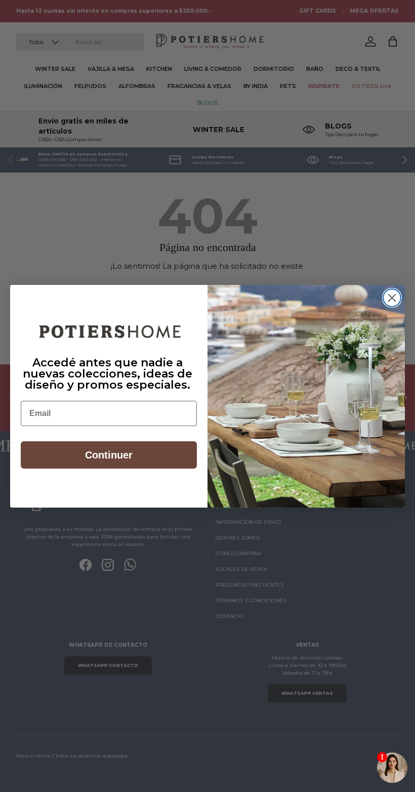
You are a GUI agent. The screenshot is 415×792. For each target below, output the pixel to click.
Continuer (109, 455)
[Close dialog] (392, 298)
